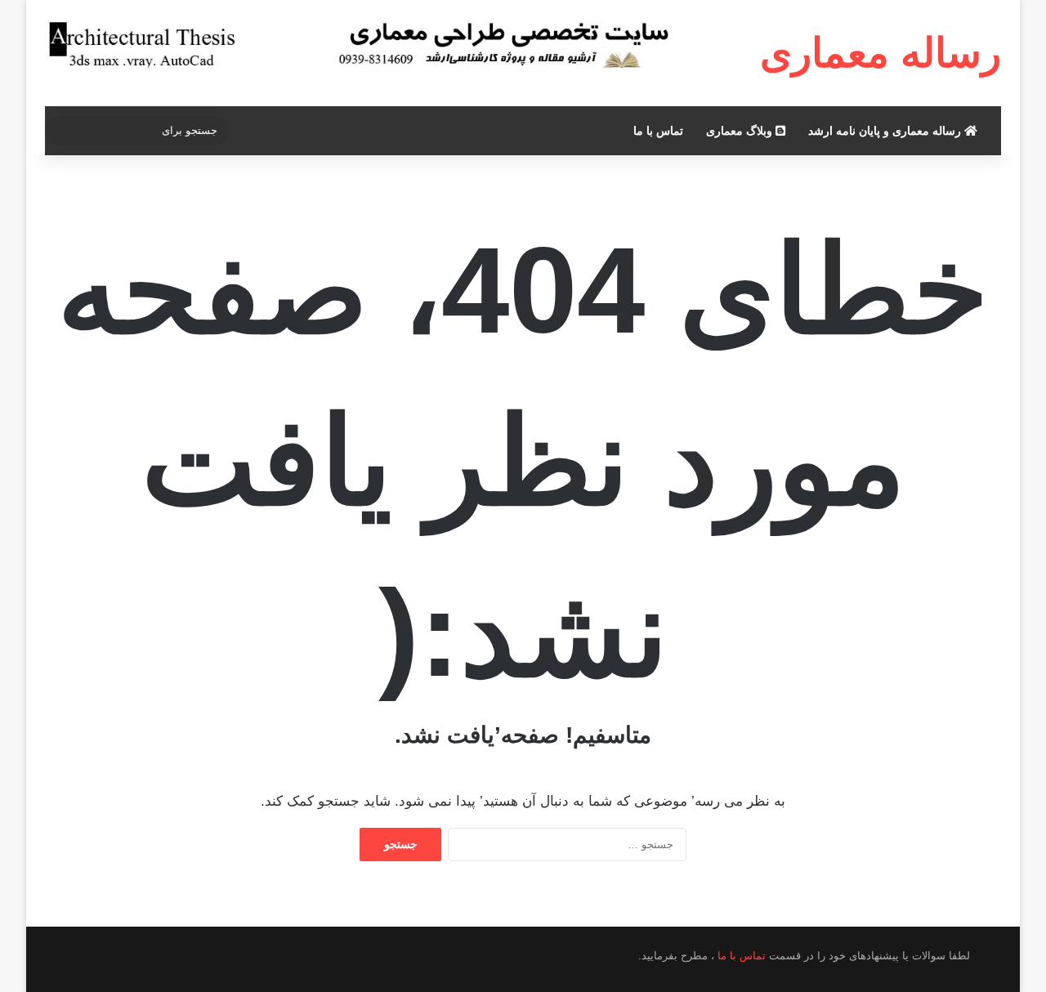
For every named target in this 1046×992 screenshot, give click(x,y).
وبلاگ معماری (741, 130)
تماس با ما (658, 130)
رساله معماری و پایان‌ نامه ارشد (886, 130)
